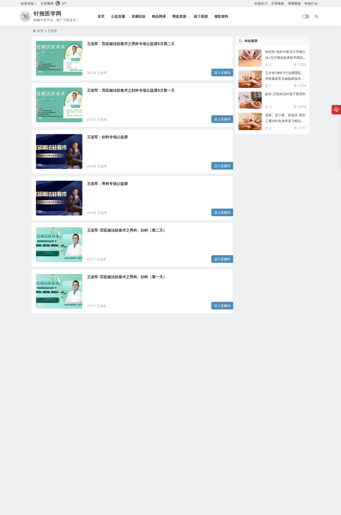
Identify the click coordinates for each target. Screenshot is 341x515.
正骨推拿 (277, 3)
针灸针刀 (260, 3)
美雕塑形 (294, 3)
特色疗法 (311, 3)
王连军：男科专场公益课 (107, 183)
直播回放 (138, 16)
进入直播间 (222, 72)
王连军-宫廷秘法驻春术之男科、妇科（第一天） (127, 276)
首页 (101, 16)
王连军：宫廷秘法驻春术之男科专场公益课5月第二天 (131, 43)
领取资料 (221, 16)
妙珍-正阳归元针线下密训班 (285, 94)
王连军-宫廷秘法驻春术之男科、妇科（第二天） (127, 230)
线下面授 (201, 16)
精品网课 (159, 16)
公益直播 (118, 16)
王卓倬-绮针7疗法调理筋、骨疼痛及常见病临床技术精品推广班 (284, 78)
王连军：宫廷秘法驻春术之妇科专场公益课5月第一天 (131, 90)
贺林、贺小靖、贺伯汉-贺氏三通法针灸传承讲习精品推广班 (285, 121)
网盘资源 (179, 16)
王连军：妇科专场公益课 (107, 137)
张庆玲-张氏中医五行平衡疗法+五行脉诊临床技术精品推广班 (285, 57)
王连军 (102, 73)
